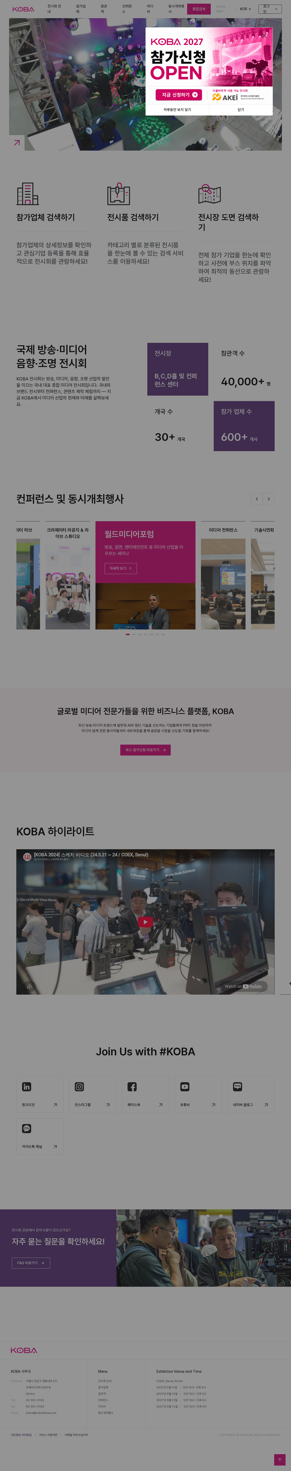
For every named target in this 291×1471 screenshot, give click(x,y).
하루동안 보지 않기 (177, 110)
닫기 (241, 110)
